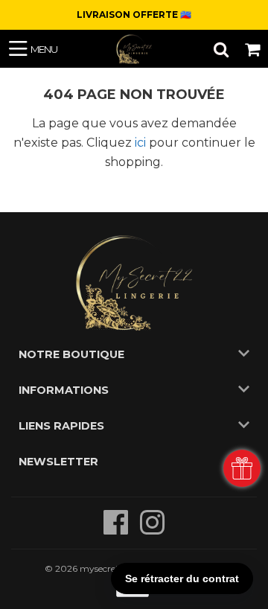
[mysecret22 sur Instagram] (152, 529)
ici (140, 142)
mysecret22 (105, 568)
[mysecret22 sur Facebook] (117, 529)
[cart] (252, 49)
